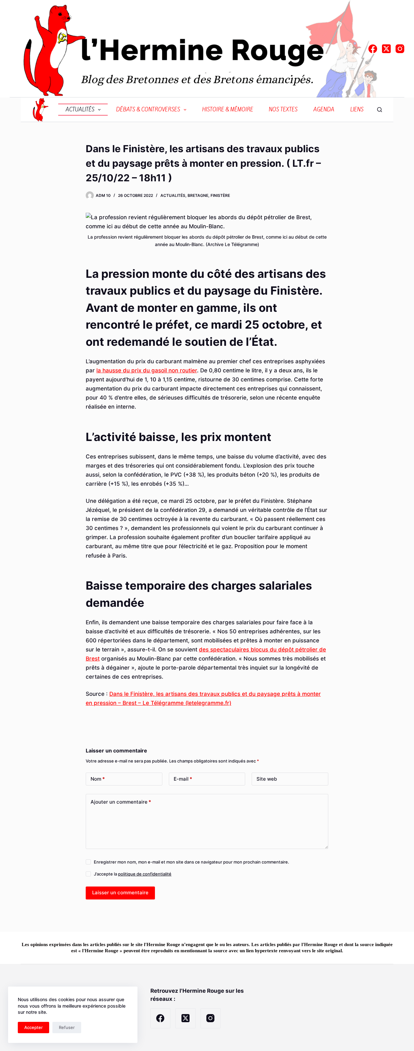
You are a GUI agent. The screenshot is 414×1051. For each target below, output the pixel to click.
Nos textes (283, 109)
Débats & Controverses (148, 109)
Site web (266, 779)
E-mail (183, 779)
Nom (98, 779)
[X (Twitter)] (386, 48)
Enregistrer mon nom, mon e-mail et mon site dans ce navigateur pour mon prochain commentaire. (191, 862)
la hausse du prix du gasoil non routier (146, 370)
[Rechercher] (379, 109)
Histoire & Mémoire (227, 109)
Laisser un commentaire (120, 892)
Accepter (33, 1027)
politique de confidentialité (144, 873)
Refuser (67, 1027)
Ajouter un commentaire (121, 802)
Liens (357, 109)
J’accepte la (132, 873)
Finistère (220, 195)
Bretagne (198, 195)
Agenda (323, 109)
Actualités (80, 109)
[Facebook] (372, 48)
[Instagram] (400, 48)
